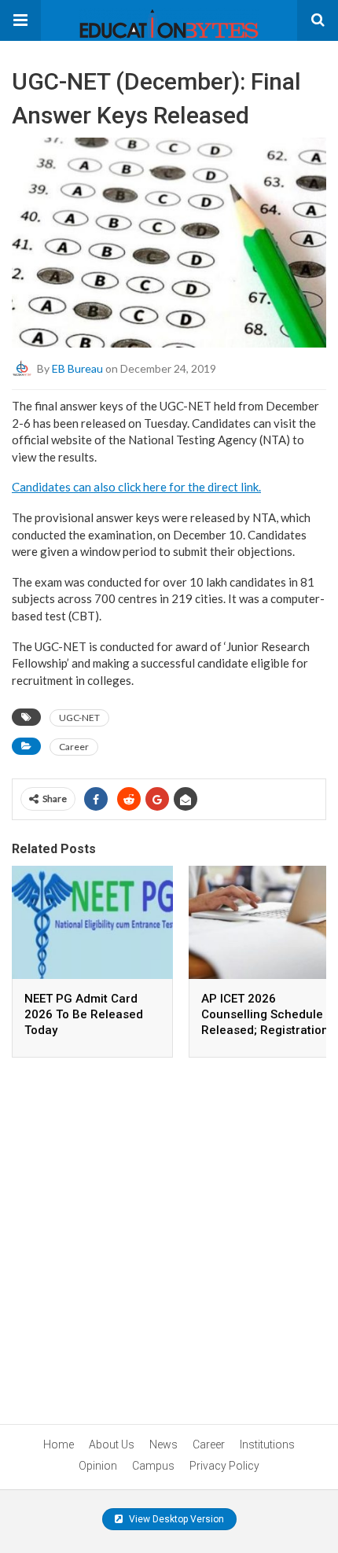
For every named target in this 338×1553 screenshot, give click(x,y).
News (163, 1444)
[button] (20, 20)
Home (58, 1444)
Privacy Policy (224, 1465)
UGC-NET (79, 717)
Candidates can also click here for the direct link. (136, 487)
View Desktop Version (175, 1519)
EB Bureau (77, 368)
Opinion (98, 1465)
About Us (111, 1444)
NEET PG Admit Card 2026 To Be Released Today (83, 1014)
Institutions (267, 1444)
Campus (153, 1465)
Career (74, 747)
